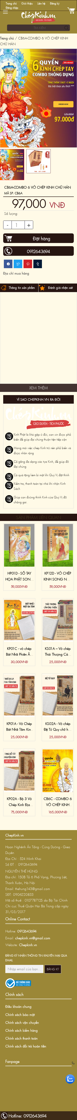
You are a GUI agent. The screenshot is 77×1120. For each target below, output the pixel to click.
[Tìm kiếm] (65, 28)
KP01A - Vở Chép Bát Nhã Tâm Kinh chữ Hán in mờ (19, 729)
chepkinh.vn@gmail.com (32, 938)
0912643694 (27, 931)
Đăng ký (54, 3)
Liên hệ (41, 3)
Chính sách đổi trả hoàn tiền (25, 1046)
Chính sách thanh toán (21, 1038)
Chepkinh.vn (28, 945)
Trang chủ (11, 3)
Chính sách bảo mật (20, 1014)
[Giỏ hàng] (71, 11)
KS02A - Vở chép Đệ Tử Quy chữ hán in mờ (58, 729)
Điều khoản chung (18, 1006)
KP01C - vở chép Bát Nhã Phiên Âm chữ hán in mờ (19, 654)
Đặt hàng (41, 238)
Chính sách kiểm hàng (21, 1030)
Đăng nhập (12, 8)
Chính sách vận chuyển (22, 1022)
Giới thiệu (27, 3)
